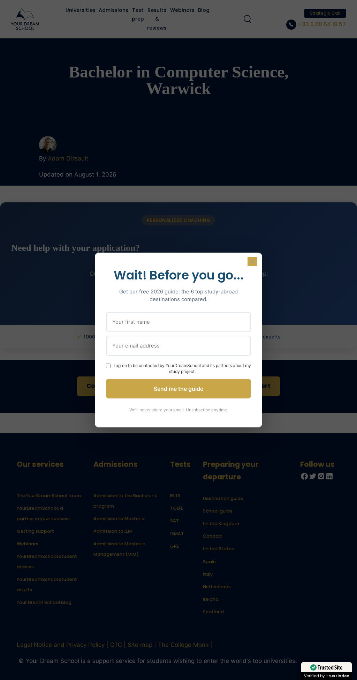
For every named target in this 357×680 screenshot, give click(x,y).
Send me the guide (178, 388)
